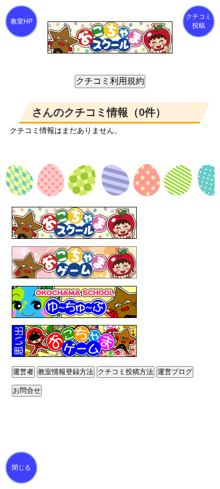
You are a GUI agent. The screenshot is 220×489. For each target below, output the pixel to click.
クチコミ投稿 (198, 21)
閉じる (21, 467)
